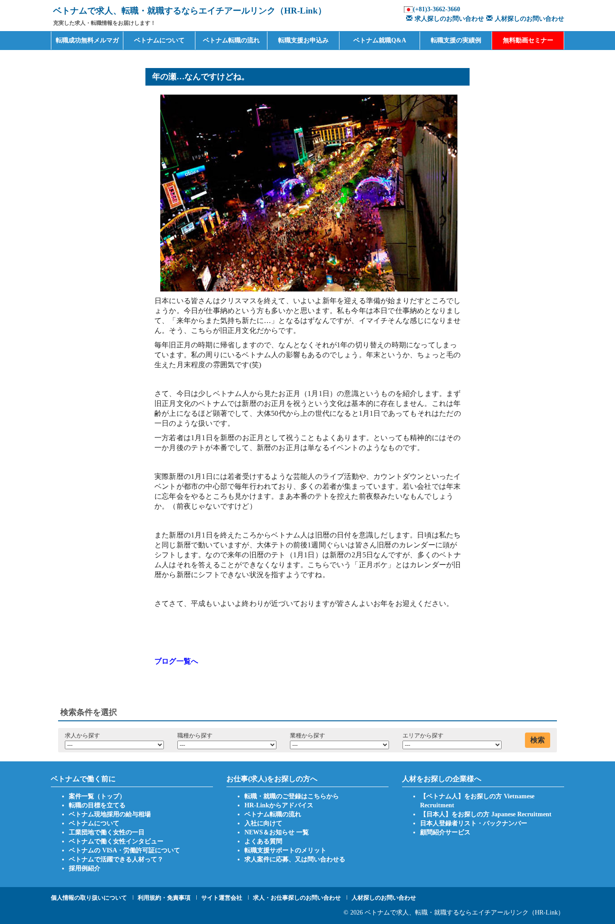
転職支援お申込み (303, 40)
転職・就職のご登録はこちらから (291, 796)
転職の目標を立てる (97, 805)
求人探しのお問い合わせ (449, 18)
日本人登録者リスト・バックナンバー (473, 823)
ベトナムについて (159, 40)
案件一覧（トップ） (97, 796)
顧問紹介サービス (445, 832)
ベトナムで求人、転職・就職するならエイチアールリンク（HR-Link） (464, 912)
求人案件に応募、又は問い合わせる (294, 859)
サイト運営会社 (221, 897)
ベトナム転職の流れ (231, 40)
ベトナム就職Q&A (379, 40)
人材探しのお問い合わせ (529, 18)
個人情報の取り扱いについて (89, 897)
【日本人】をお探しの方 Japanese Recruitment (486, 814)
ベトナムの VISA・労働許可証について (124, 850)
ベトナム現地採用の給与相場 (110, 814)
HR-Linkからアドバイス (278, 805)
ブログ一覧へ (176, 661)
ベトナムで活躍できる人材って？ (116, 859)
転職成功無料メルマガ (87, 40)
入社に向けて (263, 823)
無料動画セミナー (528, 40)
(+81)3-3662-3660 (436, 9)
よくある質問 (263, 841)
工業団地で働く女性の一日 (107, 832)
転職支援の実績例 (456, 40)
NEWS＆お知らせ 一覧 (276, 832)
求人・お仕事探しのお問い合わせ (297, 897)
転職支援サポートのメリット (285, 850)
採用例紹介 (84, 868)
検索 (537, 740)
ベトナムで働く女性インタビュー (116, 841)
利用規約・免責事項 (164, 897)
